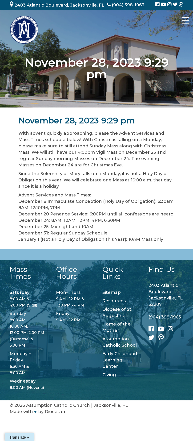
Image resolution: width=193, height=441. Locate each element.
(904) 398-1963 (165, 317)
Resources (114, 300)
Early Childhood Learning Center (119, 360)
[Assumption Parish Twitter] (176, 5)
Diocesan (55, 411)
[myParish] (181, 5)
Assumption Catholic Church (58, 405)
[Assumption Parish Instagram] (170, 5)
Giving (109, 374)
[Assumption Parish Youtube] (164, 5)
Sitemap (111, 292)
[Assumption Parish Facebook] (158, 5)
